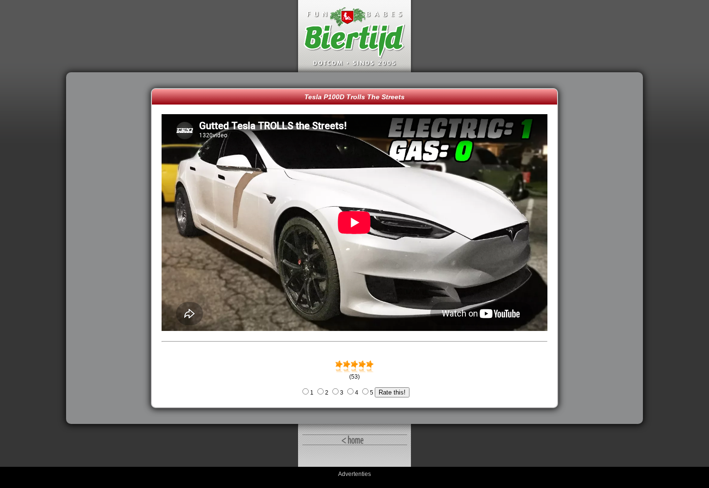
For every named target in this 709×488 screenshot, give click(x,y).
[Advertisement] (111, 248)
